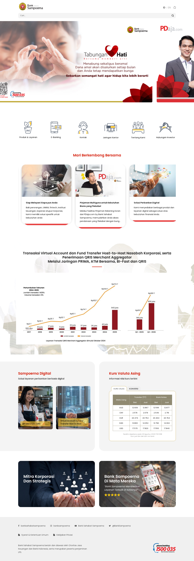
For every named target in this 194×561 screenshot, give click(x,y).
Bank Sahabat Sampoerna (91, 525)
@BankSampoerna (121, 525)
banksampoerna (61, 525)
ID (164, 7)
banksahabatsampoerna (32, 525)
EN (169, 7)
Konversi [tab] (133, 388)
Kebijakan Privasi (64, 534)
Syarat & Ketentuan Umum (34, 534)
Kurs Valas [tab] (119, 388)
